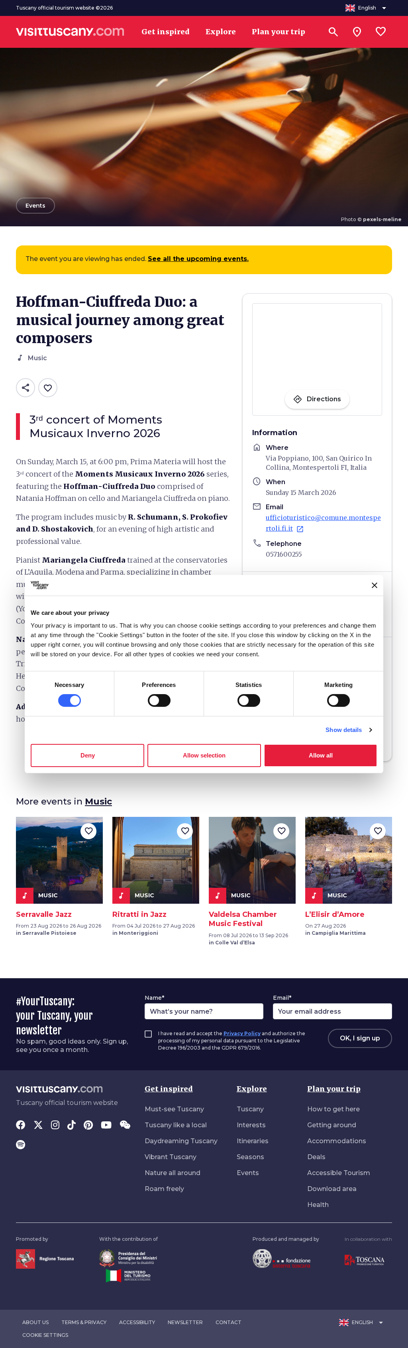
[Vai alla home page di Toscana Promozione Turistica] (364, 1260)
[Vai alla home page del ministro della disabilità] (128, 1258)
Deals (316, 1157)
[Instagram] (55, 1125)
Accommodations (336, 1141)
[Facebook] (21, 1125)
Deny (87, 755)
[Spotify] (20, 1145)
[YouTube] (106, 1125)
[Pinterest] (88, 1125)
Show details (344, 729)
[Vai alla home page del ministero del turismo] (128, 1275)
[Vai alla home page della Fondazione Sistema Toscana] (281, 1258)
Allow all (321, 755)
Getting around (331, 1125)
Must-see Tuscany (174, 1109)
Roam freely (164, 1189)
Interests (251, 1125)
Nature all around (172, 1173)
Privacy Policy (242, 1033)
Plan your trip (334, 1088)
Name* (154, 997)
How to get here (333, 1109)
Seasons (250, 1157)
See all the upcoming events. (198, 259)
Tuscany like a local (176, 1125)
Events (248, 1173)
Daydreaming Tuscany (181, 1141)
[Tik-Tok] (71, 1125)
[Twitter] (38, 1125)
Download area (332, 1189)
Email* (282, 997)
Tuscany (250, 1109)
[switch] (159, 700)
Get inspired (169, 1088)
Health (318, 1205)
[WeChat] (125, 1125)
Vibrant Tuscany (170, 1157)
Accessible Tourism (338, 1173)
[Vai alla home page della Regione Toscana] (45, 1258)
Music (98, 801)
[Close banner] (374, 585)
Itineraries (253, 1141)
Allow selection (204, 755)
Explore (252, 1088)
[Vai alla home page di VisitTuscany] (70, 32)
